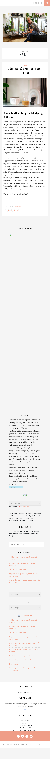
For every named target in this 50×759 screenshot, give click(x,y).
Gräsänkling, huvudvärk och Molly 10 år (23, 660)
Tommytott (27, 615)
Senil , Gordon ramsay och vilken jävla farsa (24, 656)
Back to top (40, 744)
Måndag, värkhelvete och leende (25, 71)
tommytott (18, 206)
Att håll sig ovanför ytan (17, 570)
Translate (25, 507)
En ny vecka (13, 664)
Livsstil (25, 65)
